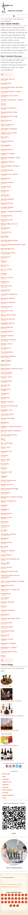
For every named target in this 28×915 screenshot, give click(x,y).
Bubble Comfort (7, 402)
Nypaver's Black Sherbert (11, 426)
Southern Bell (6, 472)
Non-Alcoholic (7, 790)
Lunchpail (5, 598)
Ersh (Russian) (7, 170)
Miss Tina (5, 265)
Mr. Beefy (4, 546)
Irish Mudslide (7, 331)
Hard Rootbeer (7, 149)
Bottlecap (5, 422)
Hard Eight (5, 563)
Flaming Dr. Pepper (9, 647)
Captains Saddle (8, 551)
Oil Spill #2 (5, 385)
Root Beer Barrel (7, 79)
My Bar (14, 833)
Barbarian (5, 191)
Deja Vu (4, 261)
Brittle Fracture (7, 335)
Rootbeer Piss (6, 410)
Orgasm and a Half (9, 133)
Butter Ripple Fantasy (10, 166)
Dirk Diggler (6, 145)
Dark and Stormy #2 (9, 406)
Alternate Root (7, 627)
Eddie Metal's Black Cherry (12, 369)
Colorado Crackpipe (9, 129)
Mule (3, 439)
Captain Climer (7, 639)
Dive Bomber (6, 83)
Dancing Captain (8, 298)
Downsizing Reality (9, 435)
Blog (4, 776)
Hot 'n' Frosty (6, 269)
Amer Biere (5, 614)
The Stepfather (7, 352)
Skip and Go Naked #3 (10, 559)
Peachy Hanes (6, 306)
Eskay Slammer (7, 141)
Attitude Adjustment (9, 240)
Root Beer (5, 236)
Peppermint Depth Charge (11, 497)
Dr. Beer (4, 530)
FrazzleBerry (6, 594)
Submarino (5, 526)
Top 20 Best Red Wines (7, 760)
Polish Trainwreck (8, 480)
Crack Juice (5, 447)
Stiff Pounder (6, 286)
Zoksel (3, 104)
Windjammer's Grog (9, 116)
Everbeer (4, 505)
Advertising (10, 884)
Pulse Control (6, 567)
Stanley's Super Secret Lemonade (10, 576)
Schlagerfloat (6, 381)
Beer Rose (5, 137)
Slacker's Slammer (8, 108)
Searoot (4, 468)
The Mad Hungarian (9, 294)
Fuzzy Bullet (6, 186)
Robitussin (5, 282)
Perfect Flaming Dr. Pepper (12, 100)
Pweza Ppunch (7, 484)
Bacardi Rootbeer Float (10, 158)
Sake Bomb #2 (7, 327)
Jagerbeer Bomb (7, 162)
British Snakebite (8, 302)
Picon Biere (5, 257)
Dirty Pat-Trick (7, 311)
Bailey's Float (6, 344)
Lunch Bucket (6, 623)
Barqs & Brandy (7, 602)
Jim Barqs (5, 393)
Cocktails (5, 779)
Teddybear (5, 509)
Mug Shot (5, 538)
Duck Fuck (5, 635)
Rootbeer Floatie (7, 323)
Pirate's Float (6, 377)
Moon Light (5, 460)
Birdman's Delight (8, 643)
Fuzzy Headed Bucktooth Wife (13, 244)
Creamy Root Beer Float (10, 618)
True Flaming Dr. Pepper (11, 91)
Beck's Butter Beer (8, 315)
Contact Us (16, 887)
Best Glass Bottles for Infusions (9, 745)
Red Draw (5, 522)
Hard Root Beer (7, 203)
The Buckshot (6, 216)
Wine (4, 798)
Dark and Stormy (8, 319)
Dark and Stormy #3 (9, 571)
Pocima (4, 606)
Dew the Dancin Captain (11, 431)
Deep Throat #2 (7, 124)
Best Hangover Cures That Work (10, 730)
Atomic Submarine (8, 501)
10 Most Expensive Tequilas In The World (12, 715)
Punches (5, 792)
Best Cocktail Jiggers (6, 686)
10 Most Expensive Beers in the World (11, 701)
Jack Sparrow (6, 451)
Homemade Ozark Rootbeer (12, 87)
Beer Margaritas (7, 249)
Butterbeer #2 (6, 220)
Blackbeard (5, 228)
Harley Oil (5, 195)
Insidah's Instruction (10, 96)
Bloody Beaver (7, 513)
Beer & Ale (6, 774)
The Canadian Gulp (9, 652)
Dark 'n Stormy (7, 278)
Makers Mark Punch (9, 224)
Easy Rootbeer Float (9, 112)
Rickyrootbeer (6, 373)
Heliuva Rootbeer (8, 610)
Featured (5, 784)
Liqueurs (5, 787)
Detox (3, 656)
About (3, 884)
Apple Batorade (7, 585)
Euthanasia (6, 348)
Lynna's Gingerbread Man (11, 211)
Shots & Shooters (8, 795)
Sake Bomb (5, 178)
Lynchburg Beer (7, 199)
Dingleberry (6, 389)
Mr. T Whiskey (7, 443)
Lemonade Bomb (8, 631)
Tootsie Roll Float (8, 253)
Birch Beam (5, 290)
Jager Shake (6, 360)
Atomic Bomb (6, 542)
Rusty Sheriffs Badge (9, 489)
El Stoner (4, 455)
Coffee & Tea (6, 782)
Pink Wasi (5, 464)
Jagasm (4, 476)
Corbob (4, 273)
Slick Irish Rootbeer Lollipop (12, 581)
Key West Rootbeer (8, 356)
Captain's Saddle (8, 153)
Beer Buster (5, 364)
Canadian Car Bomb (9, 174)
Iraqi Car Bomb (7, 182)
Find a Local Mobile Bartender (14, 867)
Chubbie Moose (7, 207)
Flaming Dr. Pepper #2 (10, 589)
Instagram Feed (6, 887)
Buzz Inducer (6, 120)
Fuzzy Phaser (6, 555)
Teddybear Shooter (8, 534)
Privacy (18, 884)
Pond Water (5, 493)
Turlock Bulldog (7, 418)
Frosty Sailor (6, 232)
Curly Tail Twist (7, 414)
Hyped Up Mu (6, 517)
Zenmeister (5, 397)
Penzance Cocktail (8, 340)
